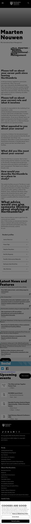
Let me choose (15, 516)
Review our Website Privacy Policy (20, 513)
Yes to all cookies (15, 521)
